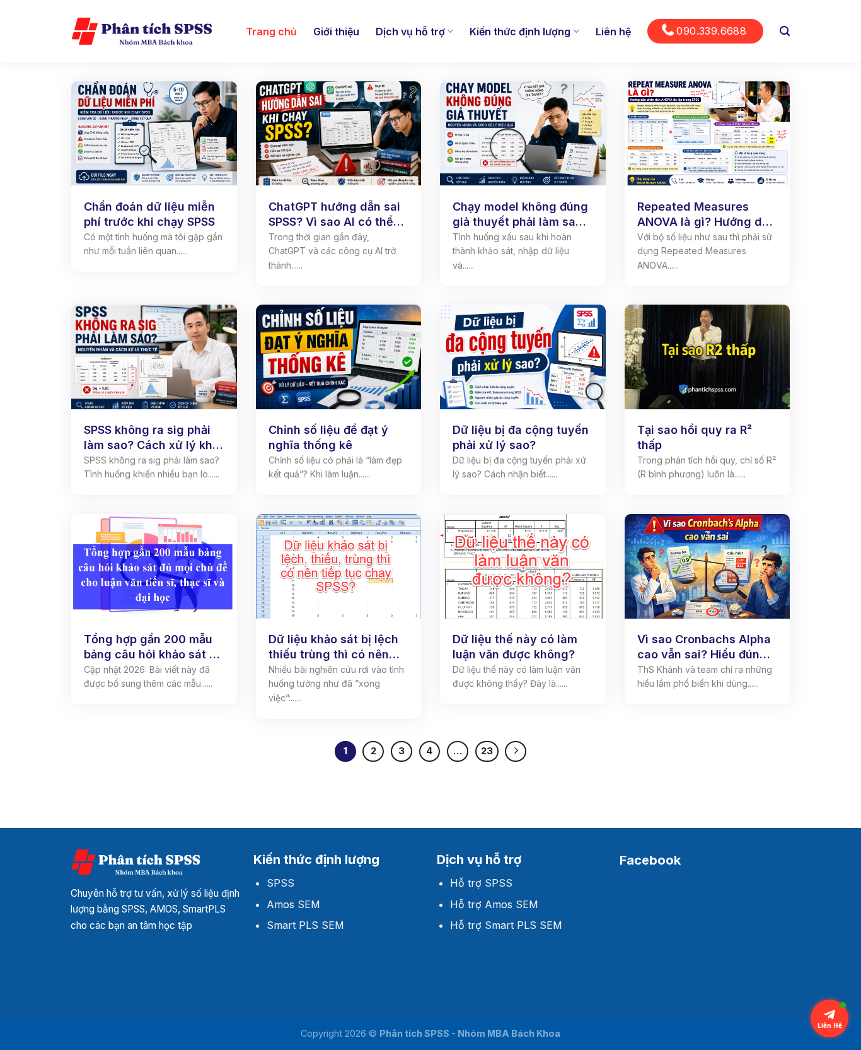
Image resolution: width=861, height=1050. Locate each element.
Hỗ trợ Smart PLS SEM (506, 925)
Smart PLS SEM (305, 925)
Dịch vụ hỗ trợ (410, 31)
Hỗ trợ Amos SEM (494, 904)
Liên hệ (613, 31)
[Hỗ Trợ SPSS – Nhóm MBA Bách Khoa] (141, 31)
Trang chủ (271, 31)
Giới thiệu (336, 31)
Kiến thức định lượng (520, 31)
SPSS (280, 883)
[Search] (785, 31)
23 (487, 751)
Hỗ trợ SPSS (481, 883)
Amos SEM (293, 904)
